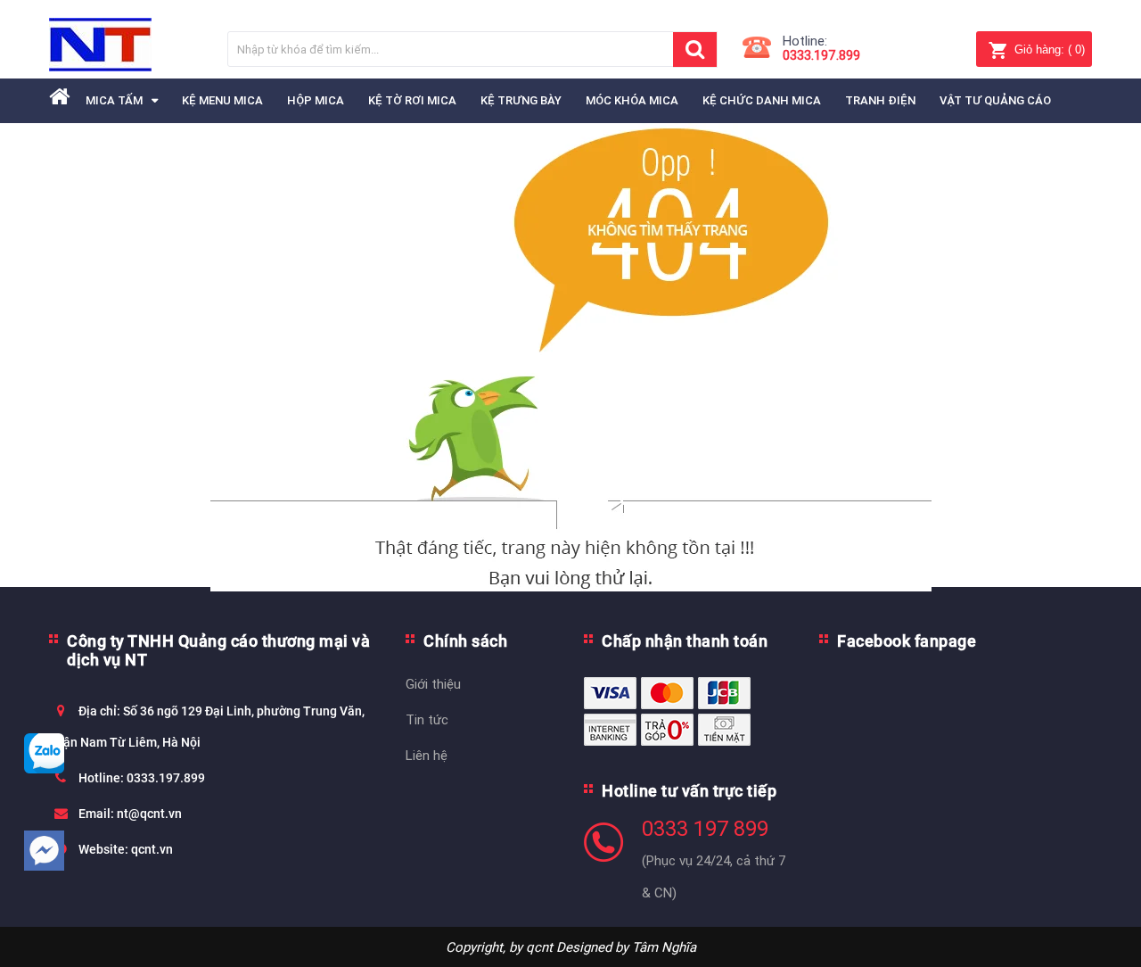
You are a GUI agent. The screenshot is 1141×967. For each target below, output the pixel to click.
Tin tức (427, 719)
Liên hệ (426, 755)
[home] (59, 97)
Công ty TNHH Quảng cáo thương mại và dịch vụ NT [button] (218, 650)
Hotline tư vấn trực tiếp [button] (689, 790)
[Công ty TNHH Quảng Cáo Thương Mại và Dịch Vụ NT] (100, 44)
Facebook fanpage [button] (906, 641)
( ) (1049, 49)
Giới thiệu (433, 683)
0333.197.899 (821, 54)
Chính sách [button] (465, 641)
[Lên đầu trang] (1110, 922)
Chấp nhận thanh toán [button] (685, 641)
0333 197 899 (705, 828)
